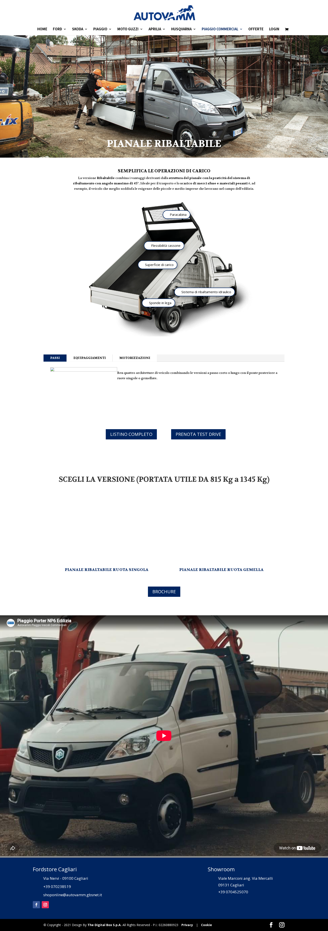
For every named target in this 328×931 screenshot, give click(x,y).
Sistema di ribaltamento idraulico (206, 292)
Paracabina (178, 214)
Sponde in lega (160, 303)
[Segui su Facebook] (36, 904)
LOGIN (274, 29)
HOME (42, 29)
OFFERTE (256, 29)
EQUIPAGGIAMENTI (89, 358)
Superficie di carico (159, 264)
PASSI (55, 358)
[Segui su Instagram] (45, 904)
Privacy (187, 925)
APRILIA (155, 29)
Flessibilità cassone (166, 245)
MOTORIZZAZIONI (134, 358)
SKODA (77, 29)
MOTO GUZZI (128, 29)
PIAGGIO (100, 29)
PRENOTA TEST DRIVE (198, 434)
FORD (57, 29)
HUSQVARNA (181, 29)
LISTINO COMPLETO (131, 434)
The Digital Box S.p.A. (104, 925)
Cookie (206, 925)
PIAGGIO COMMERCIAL (220, 29)
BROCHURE (164, 592)
